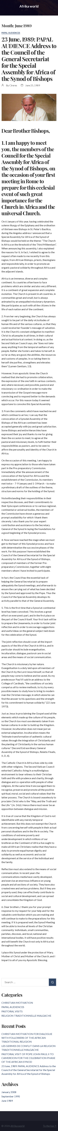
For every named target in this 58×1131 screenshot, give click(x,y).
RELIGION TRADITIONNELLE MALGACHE (26, 1015)
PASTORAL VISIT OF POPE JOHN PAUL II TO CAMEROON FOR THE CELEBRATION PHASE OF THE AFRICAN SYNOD (28, 1058)
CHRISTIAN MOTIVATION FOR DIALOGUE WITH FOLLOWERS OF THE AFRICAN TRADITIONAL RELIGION (26, 1037)
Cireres (13, 85)
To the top (50, 1125)
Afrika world (29, 6)
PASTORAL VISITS (12, 1011)
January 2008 (8, 1092)
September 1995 (10, 1096)
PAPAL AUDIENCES (10, 33)
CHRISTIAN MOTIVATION (17, 1002)
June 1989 (7, 1100)
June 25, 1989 (32, 85)
